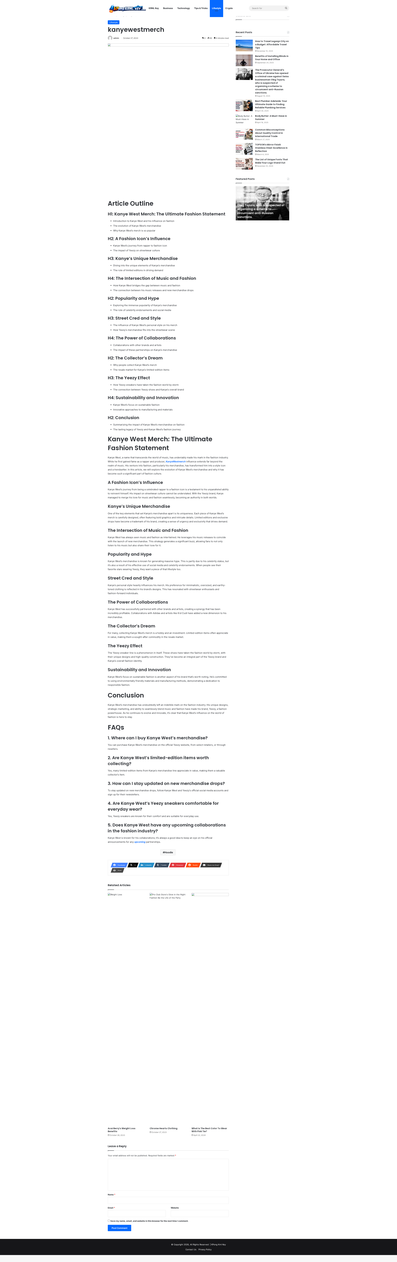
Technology (183, 8)
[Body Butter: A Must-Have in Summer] (244, 120)
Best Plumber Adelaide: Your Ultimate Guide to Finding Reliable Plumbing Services (271, 104)
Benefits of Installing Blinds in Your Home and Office (271, 58)
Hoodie (168, 852)
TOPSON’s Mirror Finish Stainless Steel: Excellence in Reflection (271, 148)
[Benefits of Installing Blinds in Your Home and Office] (244, 60)
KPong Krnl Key (218, 1244)
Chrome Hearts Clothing (163, 1128)
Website (175, 1208)
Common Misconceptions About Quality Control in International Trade (270, 133)
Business (168, 8)
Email (111, 1208)
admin (116, 38)
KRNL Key (154, 8)
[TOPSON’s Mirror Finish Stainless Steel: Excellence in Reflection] (244, 149)
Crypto (229, 8)
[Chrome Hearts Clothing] (168, 1009)
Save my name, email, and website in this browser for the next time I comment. (149, 1221)
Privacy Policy (205, 1249)
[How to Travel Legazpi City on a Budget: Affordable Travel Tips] (244, 45)
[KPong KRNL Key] (127, 8)
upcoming (139, 841)
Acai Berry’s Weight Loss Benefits (121, 1130)
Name (111, 1194)
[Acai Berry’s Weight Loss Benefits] (126, 1009)
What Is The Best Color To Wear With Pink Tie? (209, 1130)
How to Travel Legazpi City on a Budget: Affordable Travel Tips (272, 44)
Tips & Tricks (201, 8)
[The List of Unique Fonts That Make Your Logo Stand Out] (244, 164)
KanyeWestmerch (176, 461)
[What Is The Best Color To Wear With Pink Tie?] (210, 1009)
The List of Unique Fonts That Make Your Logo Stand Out (271, 161)
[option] (262, 203)
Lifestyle (216, 8)
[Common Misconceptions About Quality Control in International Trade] (244, 134)
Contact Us (190, 1249)
